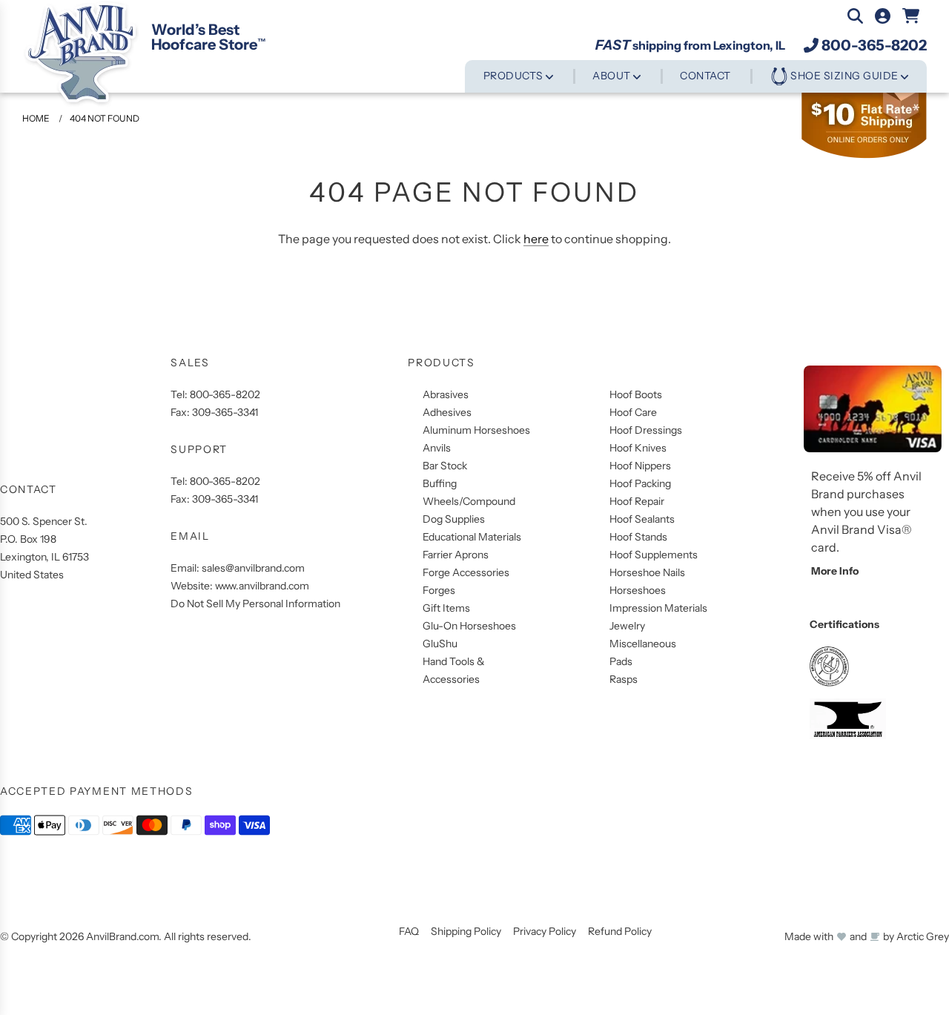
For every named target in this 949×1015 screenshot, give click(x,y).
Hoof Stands (638, 536)
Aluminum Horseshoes (476, 430)
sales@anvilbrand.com (253, 568)
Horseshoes (637, 590)
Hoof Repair (636, 501)
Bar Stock (445, 465)
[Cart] (911, 16)
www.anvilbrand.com (262, 585)
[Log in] (882, 16)
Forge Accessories (466, 572)
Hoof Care (633, 412)
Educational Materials (472, 536)
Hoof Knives (638, 447)
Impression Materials (658, 608)
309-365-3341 (225, 412)
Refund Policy (620, 931)
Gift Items (446, 608)
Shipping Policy (466, 931)
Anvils (437, 447)
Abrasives (446, 394)
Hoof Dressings (645, 430)
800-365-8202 (874, 45)
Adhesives (447, 412)
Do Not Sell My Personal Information (255, 603)
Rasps (623, 679)
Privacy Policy (544, 931)
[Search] (855, 16)
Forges (439, 590)
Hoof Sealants (642, 519)
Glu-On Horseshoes (469, 625)
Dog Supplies (454, 519)
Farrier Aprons (456, 554)
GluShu (440, 643)
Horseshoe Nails (647, 572)
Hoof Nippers (640, 465)
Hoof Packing (640, 483)
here (536, 238)
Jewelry (627, 625)
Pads (620, 661)
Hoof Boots (635, 394)
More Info (835, 571)
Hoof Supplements (653, 554)
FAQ (409, 931)
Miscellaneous (642, 643)
